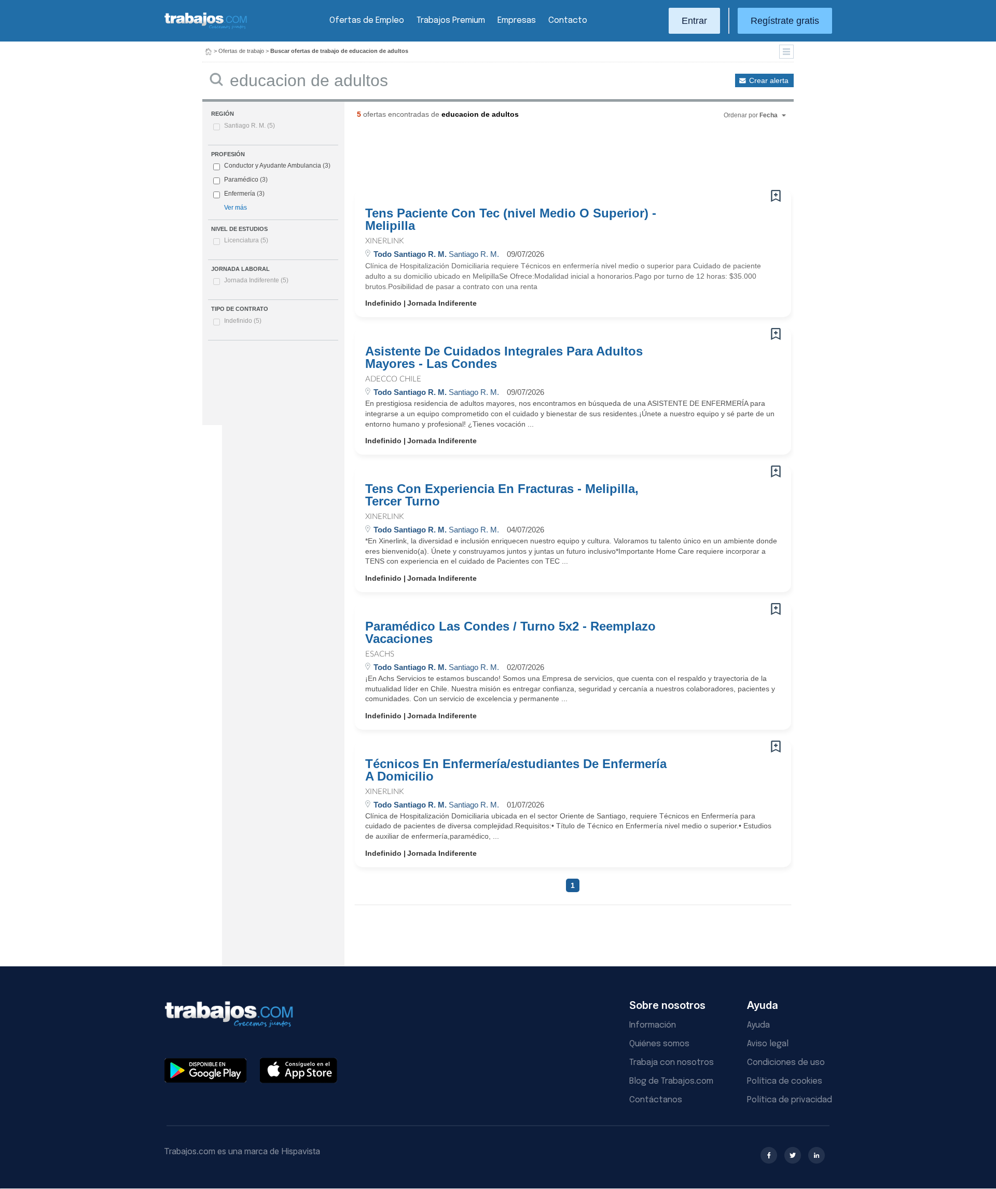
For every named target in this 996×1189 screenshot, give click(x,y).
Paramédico (241, 179)
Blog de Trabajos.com (671, 1081)
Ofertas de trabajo (241, 51)
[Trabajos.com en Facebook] (768, 1155)
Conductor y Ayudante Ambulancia (272, 165)
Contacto (567, 20)
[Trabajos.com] (206, 27)
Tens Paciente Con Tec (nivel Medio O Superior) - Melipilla (510, 219)
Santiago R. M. (249, 125)
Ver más (235, 207)
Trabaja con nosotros (671, 1062)
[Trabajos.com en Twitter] (792, 1155)
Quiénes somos (659, 1044)
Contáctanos (655, 1100)
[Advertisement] (552, 158)
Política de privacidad (789, 1100)
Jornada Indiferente (256, 280)
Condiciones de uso (786, 1062)
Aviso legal (768, 1044)
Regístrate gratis (785, 21)
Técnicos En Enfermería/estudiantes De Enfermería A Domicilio (516, 770)
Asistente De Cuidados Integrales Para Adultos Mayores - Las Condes (504, 357)
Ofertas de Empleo (366, 20)
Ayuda (758, 1025)
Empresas (516, 20)
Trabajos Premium (451, 20)
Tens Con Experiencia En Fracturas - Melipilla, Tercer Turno (502, 495)
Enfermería (239, 193)
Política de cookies (784, 1081)
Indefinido (242, 320)
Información (652, 1025)
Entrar (694, 21)
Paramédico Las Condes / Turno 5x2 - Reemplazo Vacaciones (510, 632)
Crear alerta (769, 80)
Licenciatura (246, 240)
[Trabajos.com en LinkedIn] (816, 1155)
